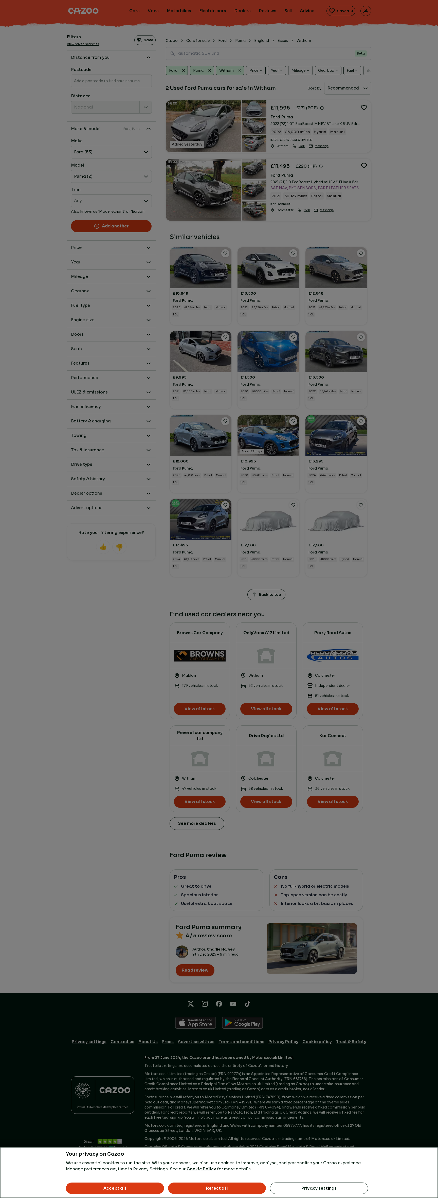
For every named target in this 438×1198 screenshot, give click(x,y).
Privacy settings (319, 1188)
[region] (219, 1172)
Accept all (114, 1188)
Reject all (217, 1188)
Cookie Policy (201, 1169)
